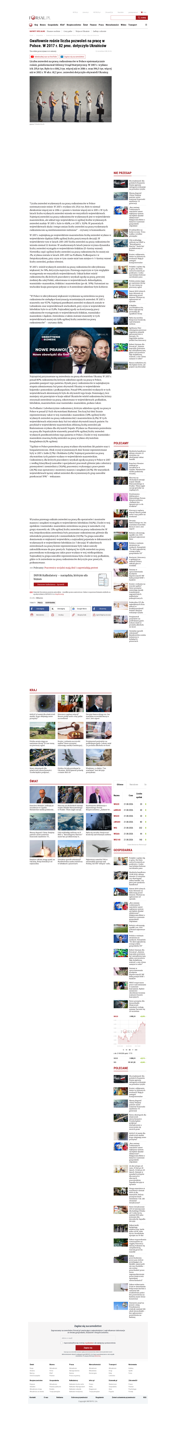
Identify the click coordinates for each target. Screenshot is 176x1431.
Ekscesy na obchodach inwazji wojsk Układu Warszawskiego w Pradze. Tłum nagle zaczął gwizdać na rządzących (70, 808)
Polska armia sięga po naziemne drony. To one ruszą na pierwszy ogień (42, 743)
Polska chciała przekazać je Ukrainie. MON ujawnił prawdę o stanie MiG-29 (70, 770)
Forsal (31, 35)
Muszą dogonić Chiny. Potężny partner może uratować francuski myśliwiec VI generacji (42, 835)
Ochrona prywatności (79, 1397)
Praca (71, 1365)
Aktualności (53, 1368)
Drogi (110, 1371)
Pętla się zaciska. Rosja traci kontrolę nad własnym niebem (98, 834)
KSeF (51, 1373)
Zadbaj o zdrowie (99, 31)
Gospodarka (39, 35)
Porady (131, 1391)
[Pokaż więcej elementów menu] (146, 24)
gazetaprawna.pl (133, 12)
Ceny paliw (68, 31)
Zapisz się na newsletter (74, 57)
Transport (113, 1365)
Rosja (31, 1368)
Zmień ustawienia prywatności (123, 1397)
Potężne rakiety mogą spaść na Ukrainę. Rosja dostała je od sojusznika (42, 861)
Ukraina (32, 1371)
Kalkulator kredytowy (76, 1391)
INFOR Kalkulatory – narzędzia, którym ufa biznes (61, 577)
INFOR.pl (75, 12)
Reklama (59, 1397)
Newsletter (121, 12)
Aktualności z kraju (36, 1389)
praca (40, 603)
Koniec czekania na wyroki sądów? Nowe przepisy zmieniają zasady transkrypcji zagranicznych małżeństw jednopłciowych (70, 743)
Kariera (71, 1373)
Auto (110, 1389)
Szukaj (143, 18)
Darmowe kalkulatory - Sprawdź (50, 584)
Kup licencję (59, 594)
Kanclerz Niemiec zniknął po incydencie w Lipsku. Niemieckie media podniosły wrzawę (42, 808)
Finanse (52, 1375)
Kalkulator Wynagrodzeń (77, 1386)
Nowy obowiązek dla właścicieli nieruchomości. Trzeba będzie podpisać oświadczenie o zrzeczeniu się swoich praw (42, 770)
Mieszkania (92, 1371)
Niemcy (32, 1373)
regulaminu (89, 1343)
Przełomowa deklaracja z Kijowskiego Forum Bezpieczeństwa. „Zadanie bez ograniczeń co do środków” (98, 808)
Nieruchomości (95, 1365)
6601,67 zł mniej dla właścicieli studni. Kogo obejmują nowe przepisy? (42, 716)
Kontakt (33, 1397)
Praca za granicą (74, 1375)
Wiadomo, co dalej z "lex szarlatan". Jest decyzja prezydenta (96, 770)
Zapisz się (88, 1348)
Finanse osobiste (53, 31)
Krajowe (32, 1384)
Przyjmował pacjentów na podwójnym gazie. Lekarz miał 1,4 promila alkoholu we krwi (98, 743)
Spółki (131, 1371)
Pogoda (111, 1391)
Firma (51, 1371)
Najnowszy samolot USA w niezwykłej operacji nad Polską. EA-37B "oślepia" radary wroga (98, 861)
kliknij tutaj (98, 1356)
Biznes (52, 1365)
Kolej (110, 1373)
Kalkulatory (73, 1380)
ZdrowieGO (133, 1380)
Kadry (91, 1386)
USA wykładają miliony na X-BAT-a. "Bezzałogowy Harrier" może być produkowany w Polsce (70, 835)
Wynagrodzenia (74, 1371)
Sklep (144, 12)
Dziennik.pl (113, 1380)
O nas (46, 1397)
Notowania (133, 1365)
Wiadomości (113, 1384)
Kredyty (52, 1389)
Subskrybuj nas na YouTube (46, 57)
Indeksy (131, 1368)
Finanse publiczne (55, 1386)
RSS (144, 1397)
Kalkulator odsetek (75, 1389)
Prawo (91, 1384)
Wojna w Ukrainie (83, 31)
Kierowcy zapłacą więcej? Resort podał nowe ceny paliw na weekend (70, 716)
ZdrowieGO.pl (109, 12)
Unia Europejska (35, 1375)
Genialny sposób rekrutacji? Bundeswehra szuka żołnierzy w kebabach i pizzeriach (70, 861)
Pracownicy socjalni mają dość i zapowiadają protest (71, 567)
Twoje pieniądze (55, 1391)
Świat (32, 1365)
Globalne (32, 1386)
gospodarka (50, 603)
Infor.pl (91, 1380)
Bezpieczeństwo (36, 1380)
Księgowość (93, 1389)
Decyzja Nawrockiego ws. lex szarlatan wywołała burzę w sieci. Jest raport (98, 716)
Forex (130, 1373)
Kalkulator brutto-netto (76, 1384)
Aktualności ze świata (37, 1391)
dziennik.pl (86, 12)
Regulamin (100, 1397)
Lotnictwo (112, 1375)
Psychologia (132, 1389)
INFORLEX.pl (96, 12)
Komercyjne (93, 1373)
